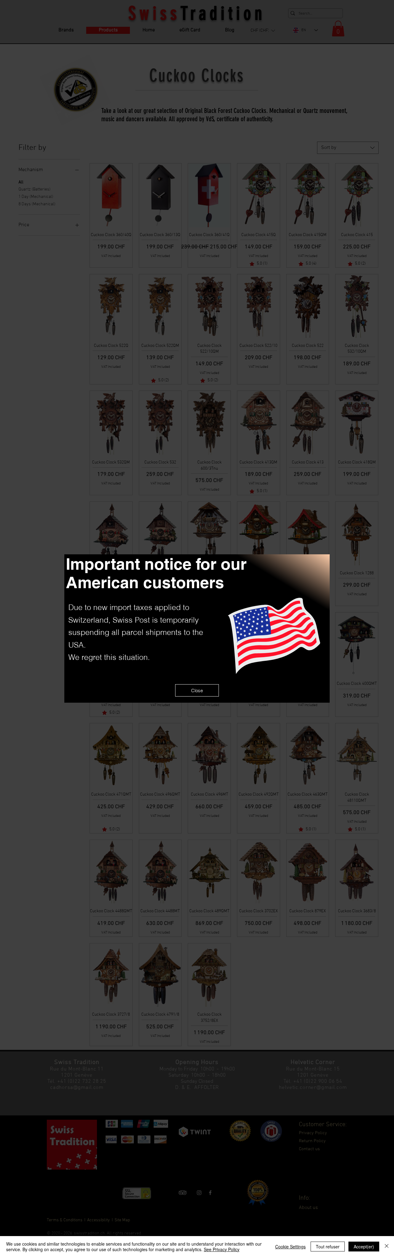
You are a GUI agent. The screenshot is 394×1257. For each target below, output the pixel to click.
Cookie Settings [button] (290, 1246)
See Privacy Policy (221, 1249)
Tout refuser (328, 1246)
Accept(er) (364, 1246)
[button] (197, 690)
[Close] (386, 1246)
